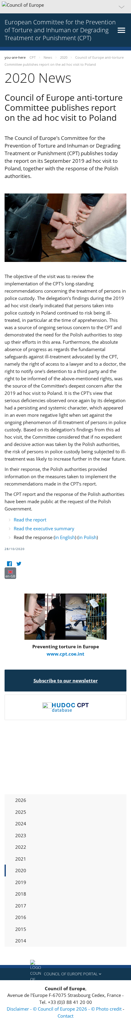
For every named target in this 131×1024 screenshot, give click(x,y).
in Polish (88, 537)
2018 (20, 894)
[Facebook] (9, 563)
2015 (20, 929)
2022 (20, 847)
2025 (20, 812)
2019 (20, 882)
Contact (65, 1016)
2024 (20, 823)
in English (65, 537)
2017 (20, 906)
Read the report (30, 520)
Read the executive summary (44, 528)
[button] (65, 6)
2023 (20, 835)
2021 (20, 859)
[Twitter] (18, 563)
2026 (20, 800)
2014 (20, 941)
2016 (20, 917)
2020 (20, 870)
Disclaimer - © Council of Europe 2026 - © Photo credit (65, 1009)
